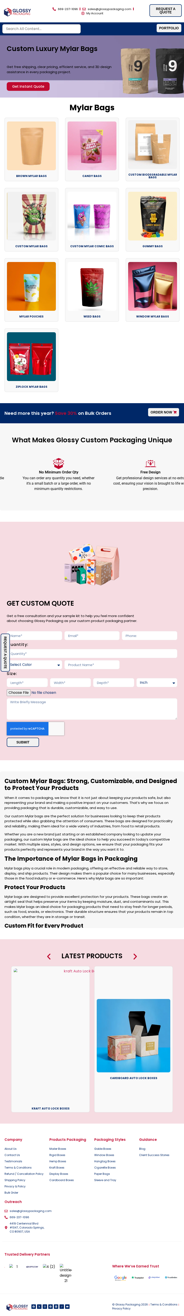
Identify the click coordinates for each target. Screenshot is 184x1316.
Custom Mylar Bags (31, 246)
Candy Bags (92, 176)
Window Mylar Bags (152, 316)
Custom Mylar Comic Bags (92, 246)
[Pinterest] (50, 1306)
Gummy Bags (152, 246)
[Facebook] (33, 1306)
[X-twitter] (39, 1306)
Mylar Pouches (31, 316)
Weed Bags (92, 316)
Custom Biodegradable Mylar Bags (152, 176)
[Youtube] (67, 1306)
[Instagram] (45, 1306)
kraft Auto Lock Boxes (51, 1108)
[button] (49, 956)
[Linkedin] (56, 1306)
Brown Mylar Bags (31, 176)
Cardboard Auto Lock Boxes (133, 1078)
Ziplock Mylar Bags (31, 387)
